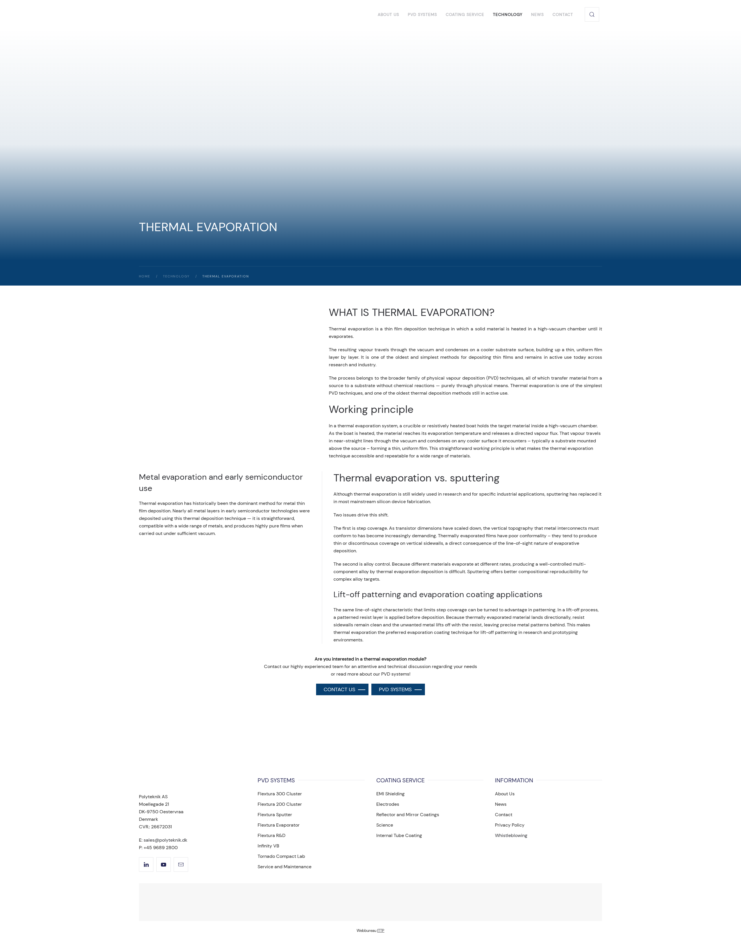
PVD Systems (422, 14)
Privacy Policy (509, 825)
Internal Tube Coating (399, 835)
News (537, 14)
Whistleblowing (511, 835)
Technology (507, 14)
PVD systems (395, 689)
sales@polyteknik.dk (165, 840)
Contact (563, 14)
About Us (388, 14)
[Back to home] (187, 14)
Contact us (339, 689)
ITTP (380, 930)
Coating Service (465, 14)
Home (144, 276)
